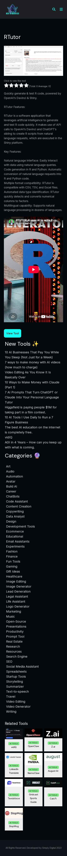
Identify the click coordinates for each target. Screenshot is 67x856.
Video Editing (15, 701)
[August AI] (53, 757)
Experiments (15, 546)
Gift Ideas (13, 571)
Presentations (16, 626)
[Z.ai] (53, 733)
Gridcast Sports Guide (33, 798)
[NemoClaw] (33, 759)
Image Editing (16, 581)
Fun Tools (13, 561)
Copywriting (15, 511)
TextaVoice (14, 798)
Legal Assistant (17, 596)
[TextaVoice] (14, 783)
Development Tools (20, 526)
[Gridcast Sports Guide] (33, 783)
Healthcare (14, 576)
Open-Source (16, 621)
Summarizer (15, 686)
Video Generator (18, 706)
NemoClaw (33, 773)
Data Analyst (15, 516)
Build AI (11, 486)
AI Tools (14, 744)
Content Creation (18, 506)
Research (13, 646)
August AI (53, 770)
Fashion (11, 551)
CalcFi (53, 798)
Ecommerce (15, 531)
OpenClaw (33, 746)
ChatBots (12, 496)
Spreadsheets (16, 671)
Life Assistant (15, 601)
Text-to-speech (17, 691)
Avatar (10, 481)
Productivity (15, 631)
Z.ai (53, 746)
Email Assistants (17, 541)
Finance (12, 556)
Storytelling (14, 681)
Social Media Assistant (22, 666)
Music (10, 616)
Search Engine (16, 656)
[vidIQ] (14, 734)
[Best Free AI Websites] (12, 9)
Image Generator (18, 586)
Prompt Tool (15, 636)
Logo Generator (17, 606)
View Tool (12, 333)
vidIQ (14, 747)
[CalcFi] (53, 783)
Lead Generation (18, 591)
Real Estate (14, 641)
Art (8, 466)
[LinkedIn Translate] (14, 757)
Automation (14, 476)
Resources (14, 651)
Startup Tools (16, 676)
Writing (11, 711)
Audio (10, 471)
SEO (9, 661)
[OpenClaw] (33, 733)
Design (11, 521)
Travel (10, 696)
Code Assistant (17, 501)
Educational (14, 536)
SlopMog (14, 826)
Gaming (11, 566)
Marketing (13, 611)
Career (11, 491)
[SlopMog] (14, 813)
